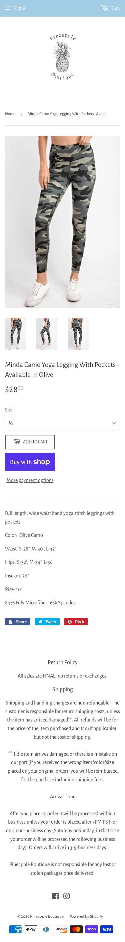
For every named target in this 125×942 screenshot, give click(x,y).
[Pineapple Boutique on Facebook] (55, 897)
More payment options (30, 480)
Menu (19, 8)
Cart (115, 8)
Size (8, 410)
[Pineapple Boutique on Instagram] (66, 897)
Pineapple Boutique (47, 916)
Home (10, 114)
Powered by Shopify (86, 916)
